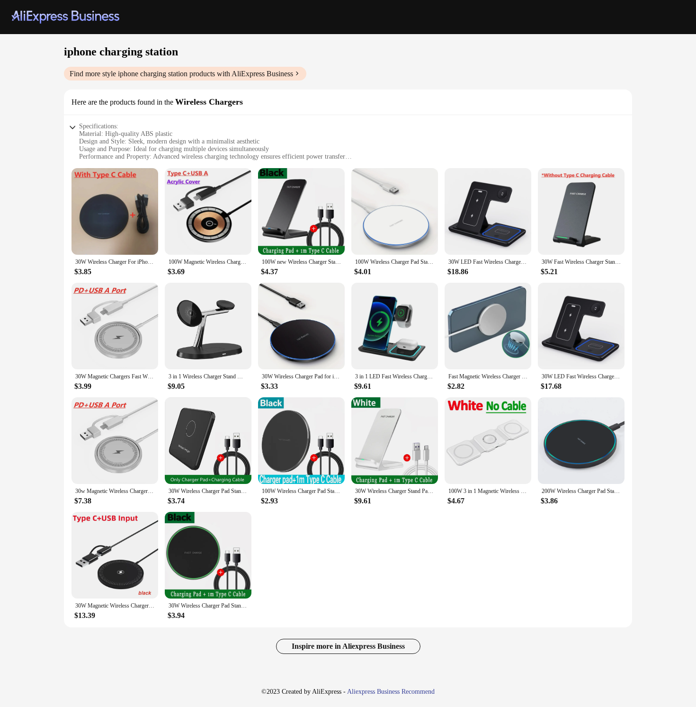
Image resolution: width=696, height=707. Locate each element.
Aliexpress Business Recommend (391, 691)
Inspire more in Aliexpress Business (348, 646)
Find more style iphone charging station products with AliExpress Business (181, 74)
